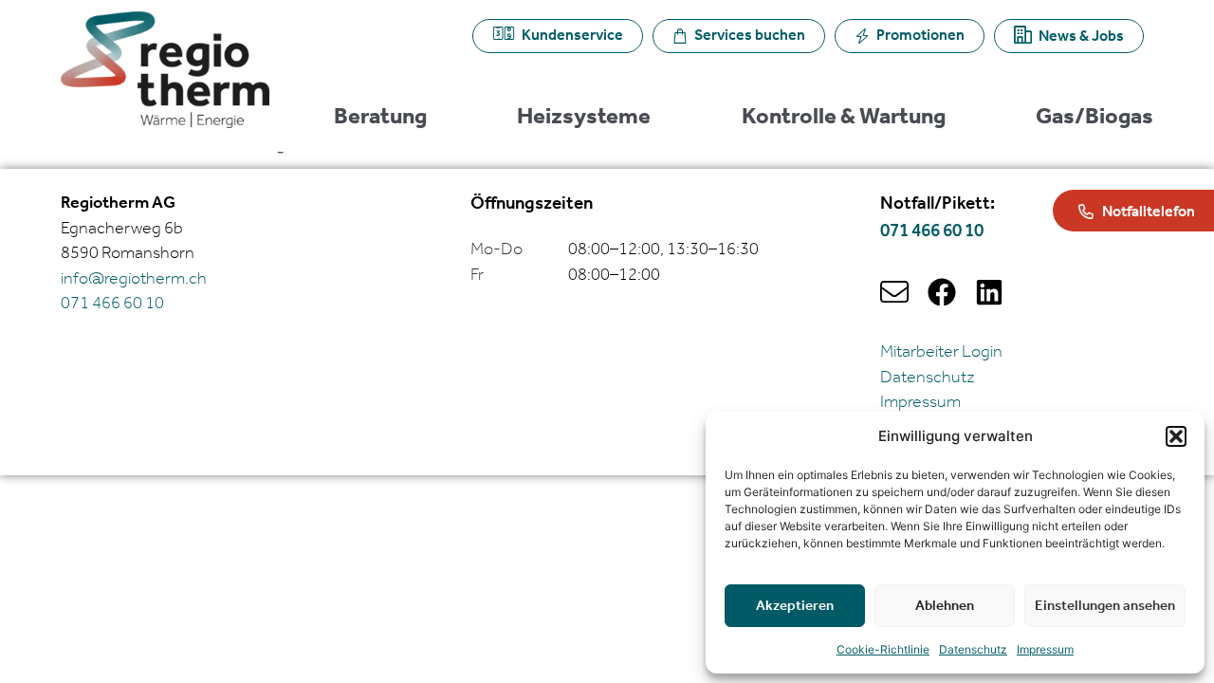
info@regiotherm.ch (134, 279)
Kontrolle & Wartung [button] (844, 117)
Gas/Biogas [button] (1094, 117)
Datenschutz (927, 377)
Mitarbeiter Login (941, 352)
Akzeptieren (795, 606)
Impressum (1045, 649)
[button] (1176, 436)
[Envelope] (894, 292)
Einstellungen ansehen (1105, 606)
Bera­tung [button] (380, 117)
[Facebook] (942, 292)
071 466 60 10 (932, 231)
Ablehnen (944, 606)
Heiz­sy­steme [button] (584, 117)
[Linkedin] (989, 292)
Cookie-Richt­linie (883, 649)
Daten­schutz (973, 649)
